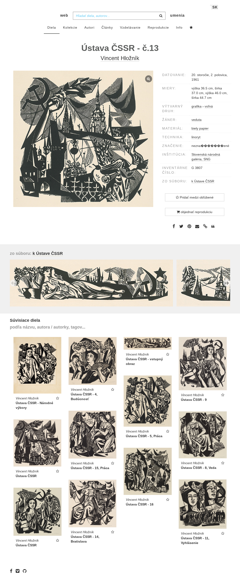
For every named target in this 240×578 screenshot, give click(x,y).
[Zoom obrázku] (83, 139)
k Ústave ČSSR (202, 181)
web (64, 15)
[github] (26, 571)
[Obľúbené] (191, 28)
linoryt (195, 137)
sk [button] (215, 7)
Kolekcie (70, 27)
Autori (89, 27)
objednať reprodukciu (196, 212)
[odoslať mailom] (197, 226)
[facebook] (12, 571)
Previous (13, 283)
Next (226, 283)
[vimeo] (19, 571)
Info (179, 27)
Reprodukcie (158, 27)
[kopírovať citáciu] (213, 226)
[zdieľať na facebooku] (174, 226)
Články (107, 27)
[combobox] (119, 16)
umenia (177, 15)
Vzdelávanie (130, 27)
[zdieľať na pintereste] (189, 226)
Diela (51, 27)
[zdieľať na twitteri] (181, 226)
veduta (196, 120)
